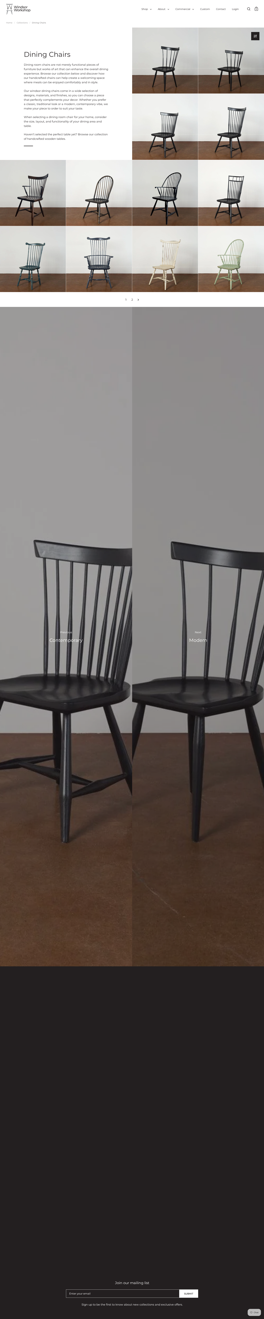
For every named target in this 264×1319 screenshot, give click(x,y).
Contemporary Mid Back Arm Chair (33, 193)
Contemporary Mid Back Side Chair (165, 127)
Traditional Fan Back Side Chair (165, 259)
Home (9, 23)
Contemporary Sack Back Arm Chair (165, 193)
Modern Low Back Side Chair (231, 61)
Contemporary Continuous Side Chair (99, 193)
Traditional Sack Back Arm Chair (231, 259)
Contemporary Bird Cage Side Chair (231, 193)
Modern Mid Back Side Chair (165, 61)
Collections (22, 23)
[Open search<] (248, 8)
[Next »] (138, 300)
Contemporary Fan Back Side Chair (231, 127)
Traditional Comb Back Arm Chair (99, 259)
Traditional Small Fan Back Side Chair (33, 259)
